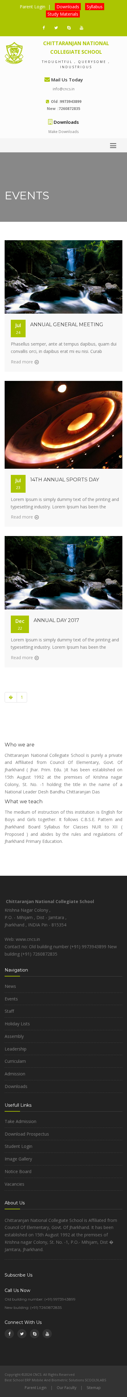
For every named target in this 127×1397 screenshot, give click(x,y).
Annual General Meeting (66, 324)
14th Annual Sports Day (64, 480)
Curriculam (15, 1061)
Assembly (14, 1036)
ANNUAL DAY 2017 (56, 620)
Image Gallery (18, 1159)
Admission (15, 1074)
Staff (9, 1011)
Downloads (67, 7)
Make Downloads (63, 131)
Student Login (18, 1146)
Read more (22, 362)
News (10, 986)
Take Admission (20, 1121)
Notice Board (18, 1171)
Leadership (16, 1049)
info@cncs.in (64, 89)
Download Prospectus (27, 1134)
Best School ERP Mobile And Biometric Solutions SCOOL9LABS (55, 1380)
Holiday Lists (17, 1024)
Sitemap (94, 1387)
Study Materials (62, 14)
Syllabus (95, 7)
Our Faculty (66, 1387)
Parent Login (32, 7)
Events (11, 999)
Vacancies (14, 1184)
